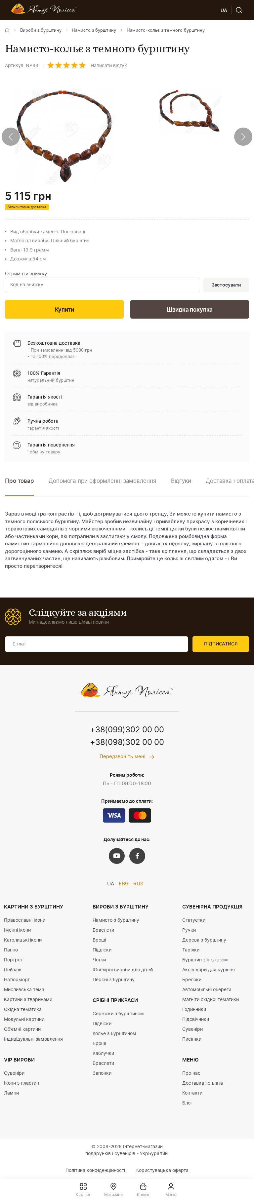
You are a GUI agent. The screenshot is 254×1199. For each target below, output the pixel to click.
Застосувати (226, 285)
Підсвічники (195, 1019)
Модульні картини (24, 1019)
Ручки (189, 930)
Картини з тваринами (28, 999)
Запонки (102, 1073)
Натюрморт (17, 980)
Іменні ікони (17, 930)
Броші (99, 940)
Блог (187, 1103)
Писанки (191, 1039)
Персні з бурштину (114, 980)
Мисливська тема (24, 989)
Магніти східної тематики (210, 999)
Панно (11, 950)
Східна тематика (23, 1009)
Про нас (191, 1073)
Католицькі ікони (23, 940)
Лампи (11, 1093)
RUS (138, 883)
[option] (102, 486)
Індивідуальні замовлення (33, 1039)
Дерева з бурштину (204, 940)
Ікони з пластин (21, 1083)
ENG (124, 883)
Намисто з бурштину (94, 30)
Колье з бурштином (114, 1033)
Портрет (13, 960)
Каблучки (103, 1053)
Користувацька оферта (162, 1170)
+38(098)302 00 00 (127, 743)
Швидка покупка (190, 310)
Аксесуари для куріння (208, 970)
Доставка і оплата (202, 1083)
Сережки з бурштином (118, 1014)
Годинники (194, 1009)
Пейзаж (12, 970)
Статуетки (193, 920)
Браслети (103, 930)
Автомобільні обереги (206, 989)
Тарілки (190, 950)
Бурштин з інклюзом (205, 960)
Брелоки (191, 980)
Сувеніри (14, 1073)
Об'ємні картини (22, 1029)
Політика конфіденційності (95, 1170)
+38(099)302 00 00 (127, 730)
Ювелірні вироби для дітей (123, 970)
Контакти (192, 1093)
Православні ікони (24, 920)
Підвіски (102, 950)
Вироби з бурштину (41, 30)
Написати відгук (109, 65)
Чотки (99, 960)
